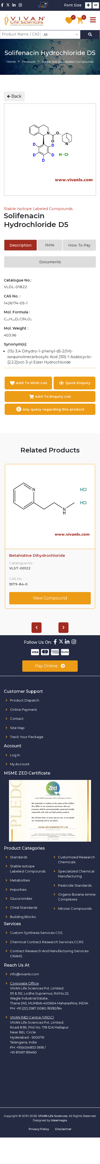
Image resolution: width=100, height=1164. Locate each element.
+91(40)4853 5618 (30, 1047)
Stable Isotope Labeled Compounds (38, 208)
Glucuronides (21, 898)
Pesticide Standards (75, 885)
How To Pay (79, 245)
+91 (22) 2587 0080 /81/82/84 (39, 1008)
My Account (19, 764)
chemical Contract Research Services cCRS (47, 942)
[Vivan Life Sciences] (24, 20)
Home (11, 61)
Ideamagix (59, 1120)
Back (16, 96)
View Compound (50, 598)
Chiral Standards (23, 907)
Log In (15, 755)
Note (49, 245)
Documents (50, 262)
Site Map (17, 728)
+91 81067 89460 (23, 1052)
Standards (18, 857)
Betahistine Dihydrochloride (37, 555)
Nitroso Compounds (75, 908)
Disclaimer (63, 1129)
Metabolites (20, 880)
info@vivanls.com (24, 974)
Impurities (18, 889)
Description (20, 245)
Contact (17, 718)
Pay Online (47, 665)
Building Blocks (23, 917)
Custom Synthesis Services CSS (36, 933)
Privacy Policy (39, 1129)
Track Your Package (26, 737)
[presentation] (37, 627)
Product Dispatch (24, 700)
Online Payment (23, 709)
